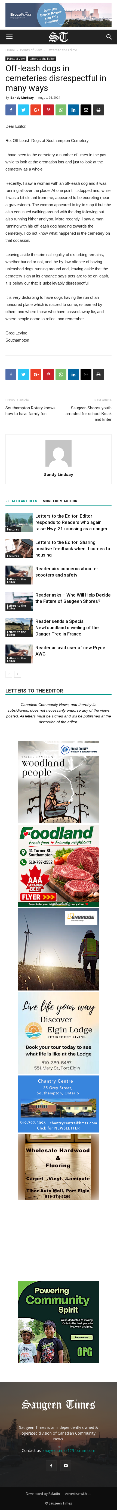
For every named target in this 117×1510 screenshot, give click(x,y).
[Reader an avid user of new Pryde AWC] (19, 654)
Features (13, 529)
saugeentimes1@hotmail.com (69, 1450)
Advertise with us (78, 1493)
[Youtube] (65, 1465)
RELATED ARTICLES (21, 501)
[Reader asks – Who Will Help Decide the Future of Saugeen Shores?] (19, 601)
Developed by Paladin (43, 1493)
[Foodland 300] (58, 905)
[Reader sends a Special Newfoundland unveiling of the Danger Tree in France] (19, 627)
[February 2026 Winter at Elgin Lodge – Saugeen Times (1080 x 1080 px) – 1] (58, 1072)
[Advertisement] (58, 1241)
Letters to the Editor (62, 50)
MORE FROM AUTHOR (60, 501)
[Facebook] (51, 1465)
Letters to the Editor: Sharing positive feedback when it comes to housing (72, 549)
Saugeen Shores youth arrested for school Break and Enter (89, 413)
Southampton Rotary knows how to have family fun (30, 410)
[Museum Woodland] (58, 821)
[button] (109, 37)
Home (10, 50)
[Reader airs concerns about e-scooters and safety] (19, 575)
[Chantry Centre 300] (58, 1131)
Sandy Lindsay (22, 97)
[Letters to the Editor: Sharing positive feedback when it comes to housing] (19, 548)
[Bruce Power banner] (58, 15)
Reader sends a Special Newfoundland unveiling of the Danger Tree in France (67, 627)
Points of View (31, 50)
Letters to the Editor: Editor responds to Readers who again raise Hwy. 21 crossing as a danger (71, 522)
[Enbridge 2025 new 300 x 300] (58, 989)
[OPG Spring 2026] (58, 1361)
